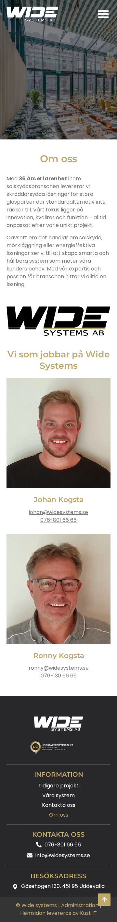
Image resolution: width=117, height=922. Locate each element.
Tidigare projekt (58, 785)
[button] (103, 14)
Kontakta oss (58, 805)
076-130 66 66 (59, 675)
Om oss (58, 815)
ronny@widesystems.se (59, 668)
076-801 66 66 (58, 520)
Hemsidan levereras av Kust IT (58, 913)
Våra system (58, 795)
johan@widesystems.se (58, 512)
